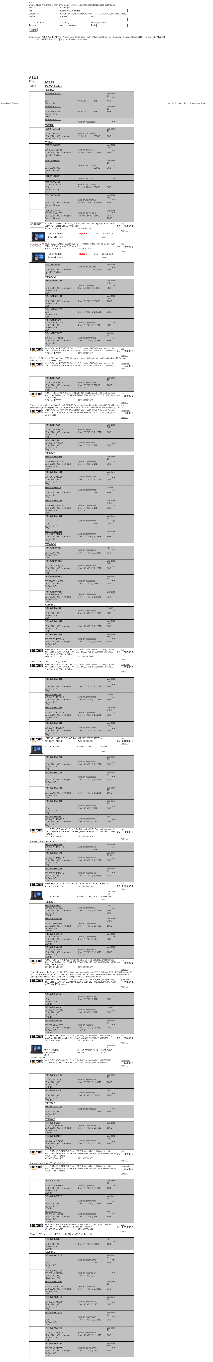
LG (154, 37)
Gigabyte (126, 37)
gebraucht (125, 363)
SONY (56, 39)
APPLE (58, 37)
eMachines (97, 37)
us (31, 14)
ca (34, 14)
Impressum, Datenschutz (83, 5)
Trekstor (72, 39)
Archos (66, 37)
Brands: (32, 37)
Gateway (117, 37)
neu (122, 224)
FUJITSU (107, 37)
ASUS (73, 37)
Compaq (81, 37)
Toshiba (63, 39)
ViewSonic (82, 39)
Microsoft (161, 37)
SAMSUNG (46, 39)
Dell (88, 37)
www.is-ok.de (35, 5)
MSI (38, 39)
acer (38, 37)
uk (37, 14)
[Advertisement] (55, 45)
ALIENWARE (48, 37)
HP (141, 37)
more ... (124, 231)
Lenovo (148, 37)
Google (135, 37)
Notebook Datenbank (105, 5)
